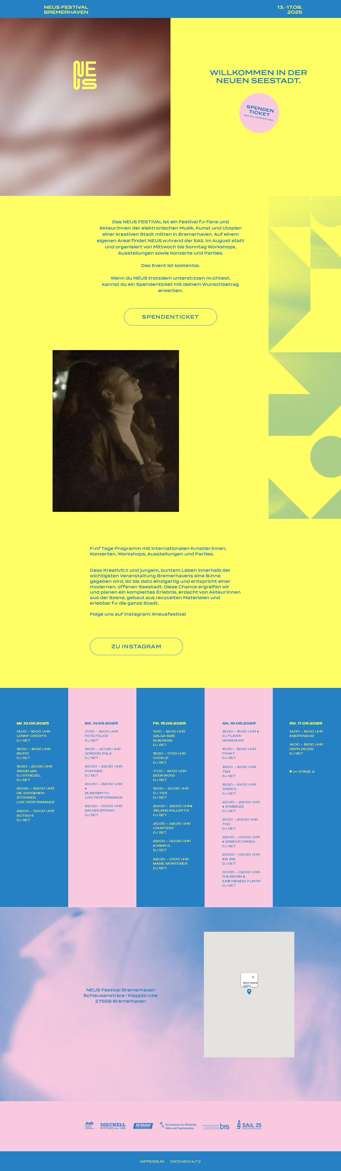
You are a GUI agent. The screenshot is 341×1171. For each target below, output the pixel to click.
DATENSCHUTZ (185, 1162)
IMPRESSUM (152, 1162)
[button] (174, 508)
